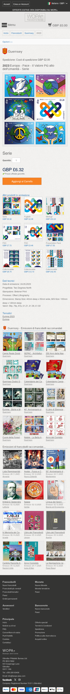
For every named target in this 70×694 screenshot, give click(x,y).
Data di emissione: (11, 283)
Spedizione (39, 629)
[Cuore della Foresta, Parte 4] (12, 425)
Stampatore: (8, 291)
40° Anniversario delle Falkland (38, 409)
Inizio (6, 33)
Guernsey (29, 33)
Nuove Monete (41, 585)
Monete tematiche (42, 588)
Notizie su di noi (9, 625)
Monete (39, 582)
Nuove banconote (42, 608)
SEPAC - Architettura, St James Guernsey (43, 353)
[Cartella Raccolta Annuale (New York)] (12, 551)
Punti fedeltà (8, 635)
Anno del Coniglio (54, 437)
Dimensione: (8, 298)
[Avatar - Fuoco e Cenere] (34, 459)
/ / (59, 3)
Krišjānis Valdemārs (12, 501)
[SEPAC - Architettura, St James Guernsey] (34, 341)
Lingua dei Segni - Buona (57, 501)
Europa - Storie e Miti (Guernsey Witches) (22, 409)
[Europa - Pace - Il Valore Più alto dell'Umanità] (12, 206)
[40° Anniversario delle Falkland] (34, 397)
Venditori (6, 608)
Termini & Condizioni (43, 625)
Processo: (7, 295)
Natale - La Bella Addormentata (38, 437)
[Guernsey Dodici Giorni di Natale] (12, 369)
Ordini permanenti (10, 598)
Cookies (6, 639)
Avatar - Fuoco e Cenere (35, 471)
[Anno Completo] (34, 551)
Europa (6, 319)
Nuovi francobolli (9, 585)
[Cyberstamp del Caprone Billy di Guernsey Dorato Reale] (34, 369)
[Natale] (34, 490)
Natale (27, 501)
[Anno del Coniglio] (56, 425)
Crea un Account (21, 4)
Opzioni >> (8, 41)
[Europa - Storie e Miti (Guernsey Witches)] (12, 397)
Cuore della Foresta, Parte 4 (16, 437)
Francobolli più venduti (12, 588)
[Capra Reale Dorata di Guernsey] (12, 341)
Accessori (8, 605)
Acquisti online (41, 639)
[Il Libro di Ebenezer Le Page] (56, 397)
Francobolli (16, 33)
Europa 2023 (9, 316)
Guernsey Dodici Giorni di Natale (18, 381)
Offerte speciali (41, 622)
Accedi (7, 4)
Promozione (40, 632)
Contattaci (7, 642)
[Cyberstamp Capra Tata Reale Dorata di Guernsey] (56, 369)
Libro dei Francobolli (33, 532)
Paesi (5, 595)
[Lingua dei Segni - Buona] (56, 490)
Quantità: (7, 160)
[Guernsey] (5, 50)
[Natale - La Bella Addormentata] (34, 425)
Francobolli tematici (10, 591)
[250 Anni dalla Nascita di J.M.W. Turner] (56, 341)
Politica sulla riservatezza (45, 635)
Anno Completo (31, 562)
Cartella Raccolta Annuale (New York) (20, 562)
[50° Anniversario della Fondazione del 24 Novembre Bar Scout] (56, 459)
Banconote (41, 605)
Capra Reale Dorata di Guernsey (18, 353)
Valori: (5, 305)
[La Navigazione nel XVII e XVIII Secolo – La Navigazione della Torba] (56, 551)
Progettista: (8, 287)
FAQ (4, 629)
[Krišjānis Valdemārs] (12, 490)
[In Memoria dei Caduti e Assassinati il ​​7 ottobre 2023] (12, 520)
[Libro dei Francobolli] (34, 520)
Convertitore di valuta (11, 632)
